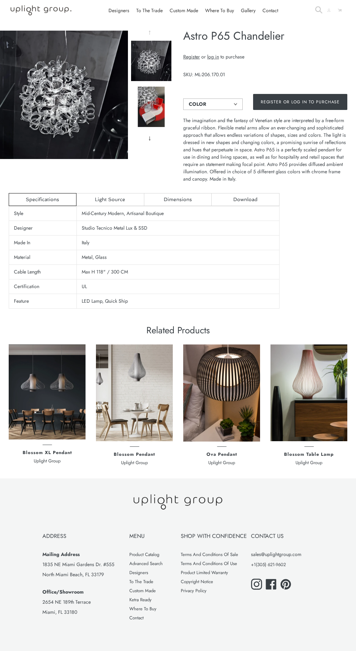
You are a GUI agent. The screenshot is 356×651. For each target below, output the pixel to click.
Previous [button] (150, 32)
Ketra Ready (140, 599)
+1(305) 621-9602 (268, 564)
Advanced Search (146, 563)
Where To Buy (142, 608)
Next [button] (150, 138)
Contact (136, 617)
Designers (138, 572)
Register (191, 56)
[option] (151, 63)
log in (213, 56)
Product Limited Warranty (204, 572)
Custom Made (142, 590)
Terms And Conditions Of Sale (209, 554)
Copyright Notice (197, 581)
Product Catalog (144, 554)
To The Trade (141, 581)
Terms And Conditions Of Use (209, 563)
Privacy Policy (194, 590)
